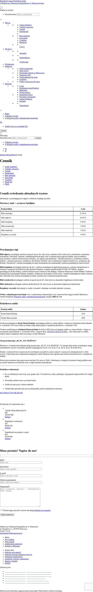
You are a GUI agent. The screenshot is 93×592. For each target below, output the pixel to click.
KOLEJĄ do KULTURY (57, 332)
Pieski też (23, 42)
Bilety (7, 114)
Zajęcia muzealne (26, 69)
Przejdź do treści (19, 1)
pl (5, 151)
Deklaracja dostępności (14, 557)
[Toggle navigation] (1, 8)
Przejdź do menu (6, 1)
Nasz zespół (9, 542)
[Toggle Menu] (1, 19)
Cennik (22, 29)
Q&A (7, 184)
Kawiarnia (23, 38)
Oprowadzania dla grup (28, 77)
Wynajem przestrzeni (27, 97)
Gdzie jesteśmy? (25, 25)
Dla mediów (9, 540)
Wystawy (8, 49)
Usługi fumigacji (25, 99)
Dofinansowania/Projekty (29, 88)
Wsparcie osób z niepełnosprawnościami (29, 297)
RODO (8, 563)
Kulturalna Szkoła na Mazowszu (31, 73)
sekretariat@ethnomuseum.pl (11, 533)
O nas (21, 86)
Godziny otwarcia (26, 27)
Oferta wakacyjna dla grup (29, 82)
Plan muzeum (24, 36)
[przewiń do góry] (46, 522)
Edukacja (8, 66)
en (6, 149)
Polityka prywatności (13, 552)
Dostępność (23, 31)
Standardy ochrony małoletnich (17, 559)
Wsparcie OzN (25, 75)
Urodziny (23, 40)
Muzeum (8, 84)
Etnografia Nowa (26, 95)
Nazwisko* (4, 467)
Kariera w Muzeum (12, 546)
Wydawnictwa (24, 92)
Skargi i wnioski (11, 561)
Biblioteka (23, 90)
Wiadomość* (5, 487)
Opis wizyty (24, 71)
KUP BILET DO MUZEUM (11, 393)
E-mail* (3, 473)
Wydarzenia (9, 64)
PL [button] (1, 122)
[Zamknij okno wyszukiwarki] (1, 133)
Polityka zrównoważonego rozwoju (18, 555)
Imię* (2, 460)
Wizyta (7, 23)
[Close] (1, 110)
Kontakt (22, 101)
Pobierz (8, 417)
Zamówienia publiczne (13, 544)
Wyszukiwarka (10, 14)
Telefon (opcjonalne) (8, 480)
